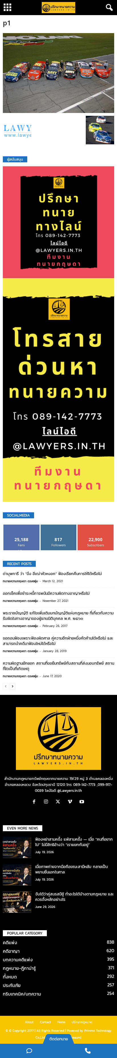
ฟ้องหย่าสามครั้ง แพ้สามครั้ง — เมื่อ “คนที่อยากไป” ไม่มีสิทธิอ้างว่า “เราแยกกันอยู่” (74, 842)
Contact (45, 1022)
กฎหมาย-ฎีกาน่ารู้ (19, 968)
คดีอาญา (11, 951)
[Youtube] (82, 802)
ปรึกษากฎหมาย (82, 1022)
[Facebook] (35, 802)
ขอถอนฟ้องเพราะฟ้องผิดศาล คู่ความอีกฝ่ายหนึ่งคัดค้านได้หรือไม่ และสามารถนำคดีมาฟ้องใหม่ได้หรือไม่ (58, 641)
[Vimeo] (71, 802)
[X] (59, 802)
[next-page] (12, 686)
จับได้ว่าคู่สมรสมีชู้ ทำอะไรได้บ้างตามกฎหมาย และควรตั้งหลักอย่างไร (74, 897)
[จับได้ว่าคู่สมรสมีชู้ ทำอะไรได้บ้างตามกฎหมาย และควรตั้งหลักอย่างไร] (17, 902)
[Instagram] (47, 802)
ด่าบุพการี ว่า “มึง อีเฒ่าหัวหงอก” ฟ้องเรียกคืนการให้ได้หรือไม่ (52, 574)
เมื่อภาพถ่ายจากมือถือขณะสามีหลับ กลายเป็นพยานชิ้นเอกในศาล (71, 869)
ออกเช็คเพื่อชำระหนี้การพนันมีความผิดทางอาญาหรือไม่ (46, 593)
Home (61, 1022)
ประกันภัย (12, 985)
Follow (58, 527)
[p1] (58, 73)
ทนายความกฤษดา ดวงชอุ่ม (20, 581)
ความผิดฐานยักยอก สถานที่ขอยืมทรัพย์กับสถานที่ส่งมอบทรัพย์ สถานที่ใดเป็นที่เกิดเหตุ (58, 666)
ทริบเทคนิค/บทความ (22, 993)
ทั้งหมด (10, 976)
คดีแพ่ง (10, 942)
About (29, 1022)
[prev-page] (6, 686)
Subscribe (95, 527)
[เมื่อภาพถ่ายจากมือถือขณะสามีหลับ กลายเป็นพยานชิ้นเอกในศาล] (17, 874)
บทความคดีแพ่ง (18, 959)
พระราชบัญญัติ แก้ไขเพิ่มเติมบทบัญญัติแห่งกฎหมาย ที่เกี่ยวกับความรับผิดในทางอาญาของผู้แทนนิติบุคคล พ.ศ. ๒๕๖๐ (58, 616)
